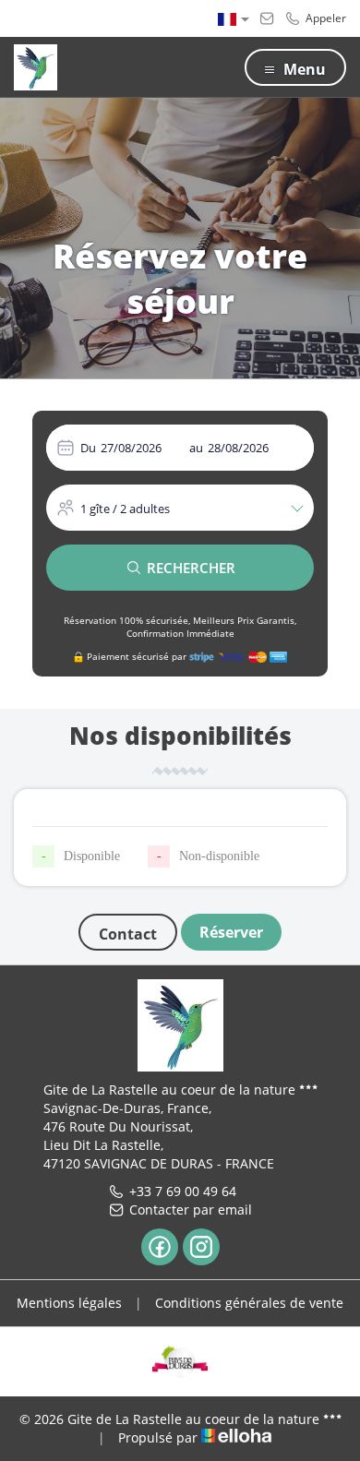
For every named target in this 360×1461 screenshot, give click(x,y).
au (196, 447)
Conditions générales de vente (249, 1302)
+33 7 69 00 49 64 (182, 1191)
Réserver (231, 932)
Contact (128, 934)
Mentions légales (69, 1302)
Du (88, 447)
